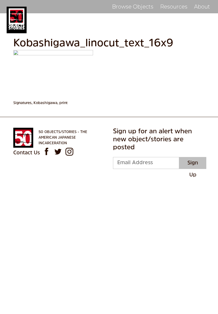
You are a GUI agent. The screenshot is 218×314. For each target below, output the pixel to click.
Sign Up (192, 164)
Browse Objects (132, 6)
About (202, 6)
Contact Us (26, 153)
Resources (173, 6)
